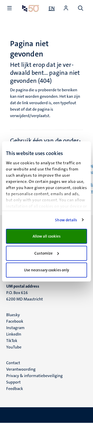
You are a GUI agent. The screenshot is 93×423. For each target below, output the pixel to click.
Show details (66, 220)
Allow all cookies (47, 236)
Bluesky (13, 315)
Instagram (15, 327)
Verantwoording (21, 369)
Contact (13, 362)
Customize (43, 253)
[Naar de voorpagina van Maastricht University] (30, 8)
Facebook (14, 321)
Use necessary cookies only (46, 270)
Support (13, 382)
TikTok (11, 340)
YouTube (13, 347)
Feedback (14, 388)
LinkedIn (13, 334)
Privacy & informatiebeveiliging (34, 375)
